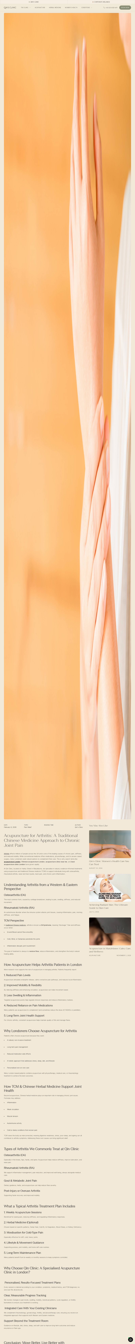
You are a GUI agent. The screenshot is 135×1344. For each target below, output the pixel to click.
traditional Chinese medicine (16, 925)
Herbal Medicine (55, 7)
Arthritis (6, 854)
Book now (125, 7)
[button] (26, 7)
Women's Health (71, 7)
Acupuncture (40, 7)
